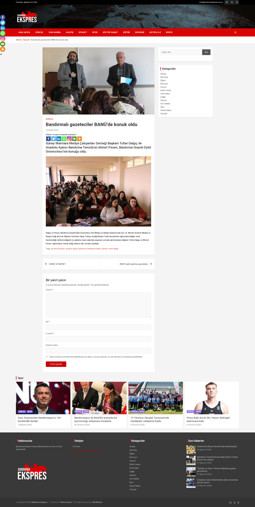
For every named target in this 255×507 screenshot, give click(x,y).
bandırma (82, 249)
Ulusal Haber (165, 110)
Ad (48, 322)
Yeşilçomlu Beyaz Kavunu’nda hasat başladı (217, 446)
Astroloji (155, 32)
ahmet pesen (59, 249)
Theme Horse (66, 502)
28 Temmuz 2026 (81, 425)
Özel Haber (165, 93)
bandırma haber (94, 249)
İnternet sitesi (52, 345)
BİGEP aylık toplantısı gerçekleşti (134, 264)
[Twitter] (53, 138)
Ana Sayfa (24, 32)
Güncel (39, 32)
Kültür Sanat (110, 32)
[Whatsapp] (64, 138)
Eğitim (126, 32)
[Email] (74, 138)
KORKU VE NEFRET (57, 264)
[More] (79, 138)
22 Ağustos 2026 (204, 450)
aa (52, 249)
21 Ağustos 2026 (204, 463)
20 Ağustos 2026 (204, 486)
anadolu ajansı (72, 249)
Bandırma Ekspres (39, 502)
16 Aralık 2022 (52, 130)
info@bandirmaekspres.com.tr (211, 2)
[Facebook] (48, 138)
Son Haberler (196, 440)
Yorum (49, 290)
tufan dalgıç (113, 249)
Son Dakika (55, 32)
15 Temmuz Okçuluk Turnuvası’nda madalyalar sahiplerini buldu (149, 419)
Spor (95, 32)
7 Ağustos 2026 (24, 425)
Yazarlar (163, 113)
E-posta (50, 333)
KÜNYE (169, 32)
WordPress (97, 502)
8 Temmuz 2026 (137, 425)
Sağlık (162, 97)
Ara (206, 52)
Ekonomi (139, 32)
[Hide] (1, 54)
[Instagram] (69, 138)
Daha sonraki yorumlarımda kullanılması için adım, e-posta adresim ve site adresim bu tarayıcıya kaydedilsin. (96, 357)
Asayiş (69, 32)
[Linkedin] (58, 138)
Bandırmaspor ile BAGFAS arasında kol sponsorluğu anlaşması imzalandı (95, 419)
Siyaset (82, 32)
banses (105, 249)
